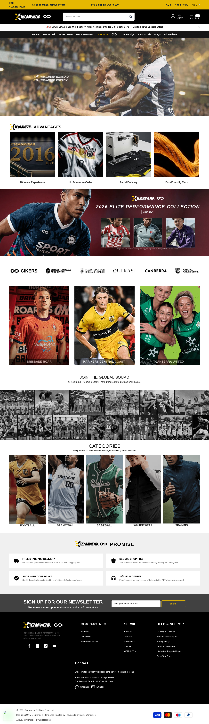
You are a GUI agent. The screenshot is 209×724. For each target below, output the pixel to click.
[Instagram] (37, 646)
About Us (20, 720)
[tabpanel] (104, 77)
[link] (104, 271)
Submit (173, 603)
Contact (29, 720)
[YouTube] (54, 646)
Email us (100, 687)
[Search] (99, 17)
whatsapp (84, 687)
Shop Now (148, 212)
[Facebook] (29, 646)
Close (198, 27)
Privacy (38, 720)
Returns (47, 720)
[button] (3, 77)
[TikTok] (46, 646)
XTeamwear (29, 710)
